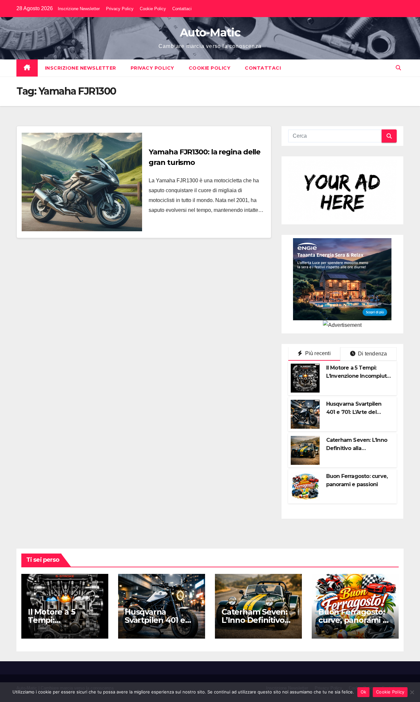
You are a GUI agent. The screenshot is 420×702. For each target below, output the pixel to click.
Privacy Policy (120, 8)
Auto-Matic (210, 32)
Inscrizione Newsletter (79, 8)
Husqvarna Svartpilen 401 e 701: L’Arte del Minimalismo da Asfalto (356, 412)
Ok (364, 691)
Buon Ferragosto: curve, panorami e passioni (353, 620)
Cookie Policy (153, 8)
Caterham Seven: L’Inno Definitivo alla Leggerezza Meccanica (356, 448)
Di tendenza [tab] (372, 353)
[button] (398, 68)
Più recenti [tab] (317, 353)
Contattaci (182, 8)
